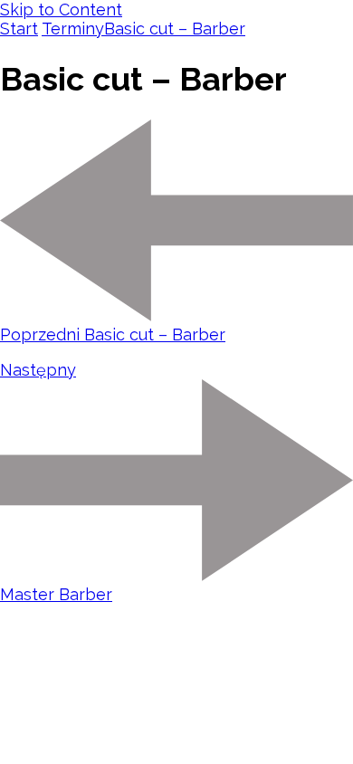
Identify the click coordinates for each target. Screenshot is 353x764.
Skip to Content (61, 9)
